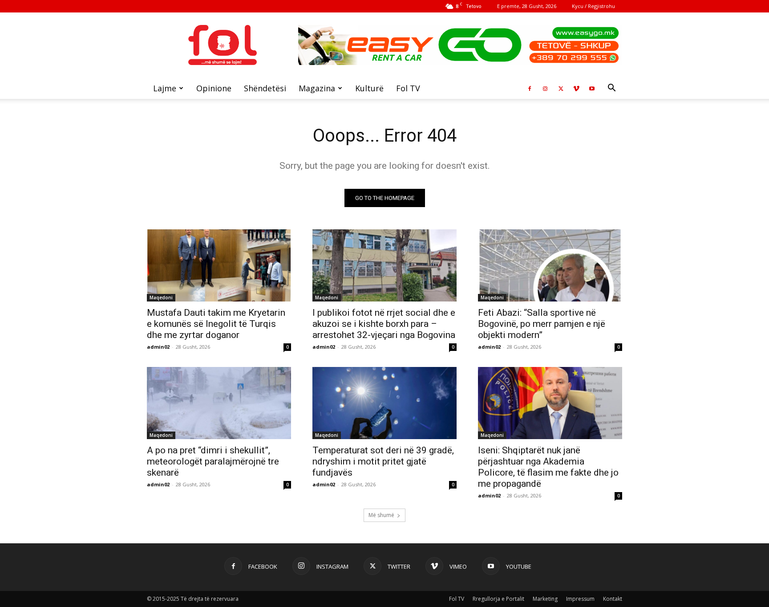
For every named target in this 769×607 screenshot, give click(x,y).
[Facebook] (529, 88)
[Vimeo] (576, 88)
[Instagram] (545, 88)
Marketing (545, 599)
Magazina (317, 88)
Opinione (213, 88)
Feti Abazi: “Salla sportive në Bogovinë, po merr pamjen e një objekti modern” (541, 323)
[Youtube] (592, 88)
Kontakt (612, 599)
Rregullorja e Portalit (498, 599)
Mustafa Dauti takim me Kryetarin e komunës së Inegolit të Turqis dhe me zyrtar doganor (216, 323)
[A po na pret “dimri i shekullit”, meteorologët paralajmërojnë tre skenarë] (219, 403)
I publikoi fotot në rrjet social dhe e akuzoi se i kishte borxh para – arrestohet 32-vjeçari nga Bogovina (383, 323)
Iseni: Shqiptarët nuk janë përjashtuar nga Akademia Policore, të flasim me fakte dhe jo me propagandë (548, 467)
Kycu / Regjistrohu (593, 6)
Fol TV (408, 88)
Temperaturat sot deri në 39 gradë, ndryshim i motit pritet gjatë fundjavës (383, 461)
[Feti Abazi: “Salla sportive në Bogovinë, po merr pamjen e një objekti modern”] (550, 265)
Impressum (580, 599)
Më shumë (381, 515)
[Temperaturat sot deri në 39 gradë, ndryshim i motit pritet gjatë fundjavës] (384, 403)
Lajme (164, 88)
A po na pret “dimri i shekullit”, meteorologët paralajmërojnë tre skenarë (213, 461)
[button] (611, 89)
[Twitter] (560, 88)
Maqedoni (161, 297)
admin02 (158, 346)
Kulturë (369, 88)
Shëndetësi (265, 88)
